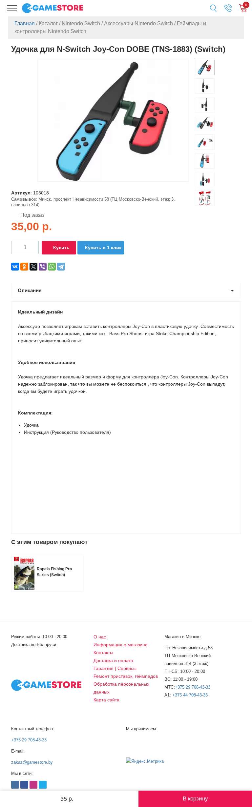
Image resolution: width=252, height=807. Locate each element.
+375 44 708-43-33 (190, 695)
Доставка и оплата (113, 660)
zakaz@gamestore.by (32, 762)
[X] (33, 267)
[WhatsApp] (52, 267)
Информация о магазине (121, 644)
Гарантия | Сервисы (115, 668)
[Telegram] (61, 267)
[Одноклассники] (24, 267)
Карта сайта (106, 699)
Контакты (103, 652)
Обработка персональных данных (121, 688)
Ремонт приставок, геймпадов (126, 676)
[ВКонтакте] (15, 267)
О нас (100, 636)
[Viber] (43, 267)
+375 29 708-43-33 (192, 687)
